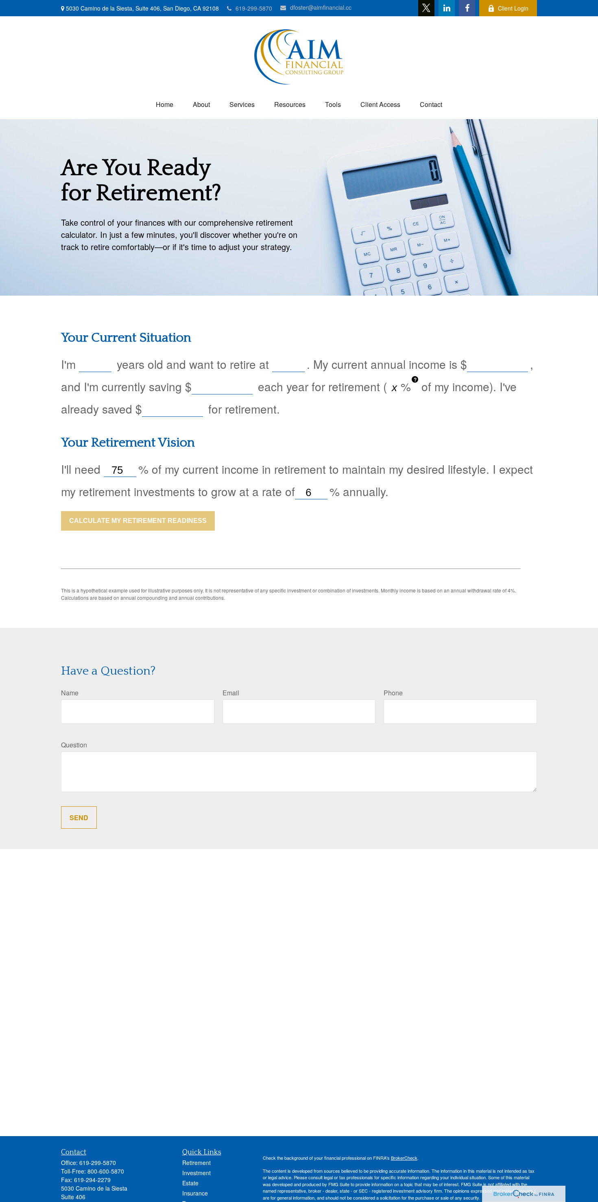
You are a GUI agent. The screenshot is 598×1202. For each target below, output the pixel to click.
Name (70, 692)
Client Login (513, 8)
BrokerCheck (404, 1157)
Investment (196, 1173)
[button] (164, 104)
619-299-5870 (254, 8)
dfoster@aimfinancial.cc (320, 7)
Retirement (196, 1162)
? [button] (415, 379)
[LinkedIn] (447, 8)
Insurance (195, 1193)
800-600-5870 (105, 1171)
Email (231, 692)
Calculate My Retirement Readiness (138, 520)
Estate (190, 1183)
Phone (393, 692)
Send (79, 817)
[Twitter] (426, 8)
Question (74, 744)
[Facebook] (467, 8)
